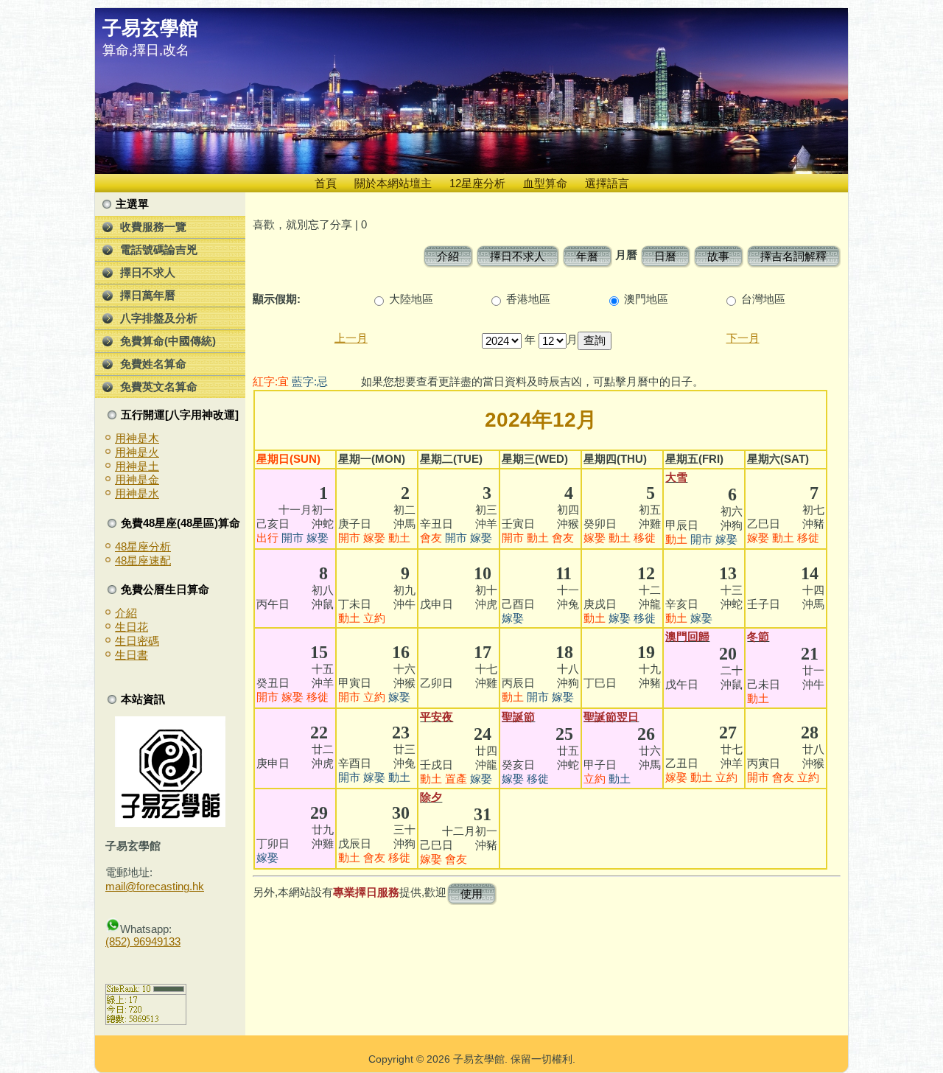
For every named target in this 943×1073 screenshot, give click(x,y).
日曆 (665, 256)
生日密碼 (137, 641)
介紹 (126, 613)
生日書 (131, 655)
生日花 (131, 627)
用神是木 (137, 438)
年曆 (587, 256)
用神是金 (137, 479)
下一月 (743, 338)
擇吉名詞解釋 (793, 256)
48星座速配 (143, 560)
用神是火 (137, 452)
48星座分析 (143, 546)
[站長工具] (145, 1021)
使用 (471, 893)
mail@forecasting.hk (154, 886)
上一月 (351, 338)
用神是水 (137, 493)
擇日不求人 (517, 256)
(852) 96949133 (142, 941)
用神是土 (137, 466)
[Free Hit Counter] (131, 967)
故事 (718, 256)
